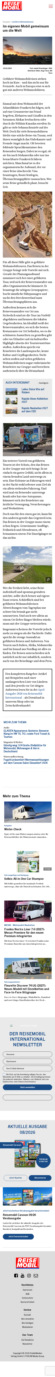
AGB (27, 1294)
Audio (6, 728)
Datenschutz (27, 1298)
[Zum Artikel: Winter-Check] (28, 812)
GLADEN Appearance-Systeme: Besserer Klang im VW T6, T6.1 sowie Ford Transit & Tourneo (27, 734)
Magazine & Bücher (13, 742)
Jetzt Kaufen (15, 1178)
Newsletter (27, 1344)
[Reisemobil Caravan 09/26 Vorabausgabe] (27, 1196)
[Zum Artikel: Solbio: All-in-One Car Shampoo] (28, 861)
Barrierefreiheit (27, 1302)
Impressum (27, 1290)
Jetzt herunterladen (18, 1237)
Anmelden (27, 1087)
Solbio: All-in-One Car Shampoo (24, 879)
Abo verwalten (27, 1319)
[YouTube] (22, 1276)
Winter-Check (12, 829)
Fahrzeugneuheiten (12, 982)
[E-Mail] (36, 1276)
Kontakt (27, 1315)
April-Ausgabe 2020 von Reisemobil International (25, 693)
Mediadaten (27, 1327)
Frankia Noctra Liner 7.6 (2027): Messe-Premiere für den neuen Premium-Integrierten (24, 933)
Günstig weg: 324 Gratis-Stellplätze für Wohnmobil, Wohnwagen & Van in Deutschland (25, 748)
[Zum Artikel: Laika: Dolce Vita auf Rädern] (11, 393)
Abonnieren (40, 1178)
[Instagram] (29, 1276)
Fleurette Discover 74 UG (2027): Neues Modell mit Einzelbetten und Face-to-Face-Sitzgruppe (26, 989)
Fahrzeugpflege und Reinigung (16, 875)
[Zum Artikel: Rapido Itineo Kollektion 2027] (11, 402)
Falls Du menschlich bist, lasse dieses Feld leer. (27, 1093)
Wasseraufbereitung (13, 757)
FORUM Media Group (34, 1356)
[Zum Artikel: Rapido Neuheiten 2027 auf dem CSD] (11, 412)
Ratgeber (6, 22)
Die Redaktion (27, 1340)
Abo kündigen (27, 1323)
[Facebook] (16, 1276)
